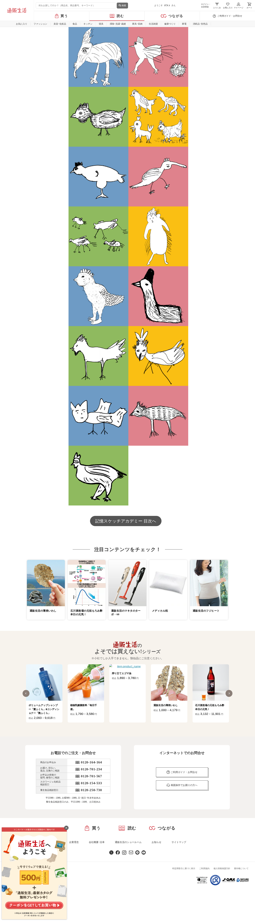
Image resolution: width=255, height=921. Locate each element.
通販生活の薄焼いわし (166, 705)
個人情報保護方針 (222, 868)
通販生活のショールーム (128, 842)
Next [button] (229, 693)
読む (120, 16)
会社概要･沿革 (97, 842)
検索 (123, 5)
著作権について (241, 868)
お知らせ (156, 842)
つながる (175, 16)
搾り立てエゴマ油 (121, 673)
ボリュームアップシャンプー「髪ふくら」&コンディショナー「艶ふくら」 (44, 709)
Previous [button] (26, 693)
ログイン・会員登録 (206, 5)
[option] (44, 693)
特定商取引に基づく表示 (183, 868)
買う (64, 16)
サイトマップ (179, 842)
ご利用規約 (204, 868)
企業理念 (74, 842)
